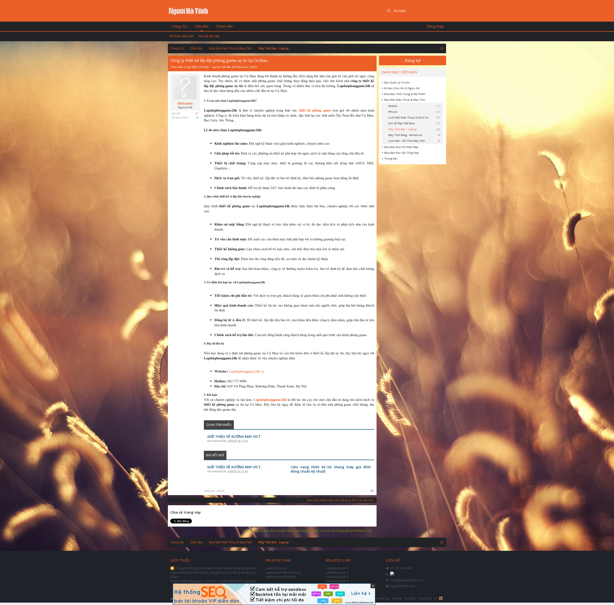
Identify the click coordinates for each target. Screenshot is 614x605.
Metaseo (242, 67)
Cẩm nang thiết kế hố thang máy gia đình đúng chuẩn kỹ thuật (331, 469)
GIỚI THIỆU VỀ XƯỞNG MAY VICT (234, 436)
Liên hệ (397, 598)
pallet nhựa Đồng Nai (281, 577)
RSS (441, 598)
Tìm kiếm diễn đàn (181, 36)
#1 (372, 490)
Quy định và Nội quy (376, 598)
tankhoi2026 (219, 441)
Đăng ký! (412, 60)
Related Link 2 (338, 572)
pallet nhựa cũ (276, 568)
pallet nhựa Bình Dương (283, 572)
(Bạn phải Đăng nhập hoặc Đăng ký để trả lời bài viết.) (340, 500)
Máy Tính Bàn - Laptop (206, 67)
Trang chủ (179, 26)
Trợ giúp (410, 598)
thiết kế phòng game (315, 110)
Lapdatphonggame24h (269, 399)
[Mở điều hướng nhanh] (442, 48)
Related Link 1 (338, 568)
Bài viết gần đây (209, 36)
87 (196, 113)
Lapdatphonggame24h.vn (246, 371)
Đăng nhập (435, 26)
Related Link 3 (338, 577)
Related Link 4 (338, 581)
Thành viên (224, 26)
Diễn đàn (202, 26)
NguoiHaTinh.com (402, 586)
